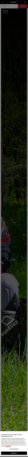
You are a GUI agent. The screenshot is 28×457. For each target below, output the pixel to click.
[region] (14, 443)
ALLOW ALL (14, 453)
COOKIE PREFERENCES (14, 449)
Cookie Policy (8, 446)
